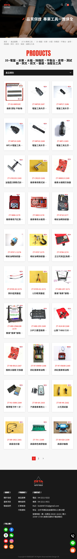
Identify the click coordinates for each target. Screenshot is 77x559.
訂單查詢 (21, 505)
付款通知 (21, 510)
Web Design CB (53, 556)
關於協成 (7, 497)
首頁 (5, 41)
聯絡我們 (7, 505)
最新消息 (7, 501)
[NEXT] (43, 458)
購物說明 (21, 501)
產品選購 (14, 41)
